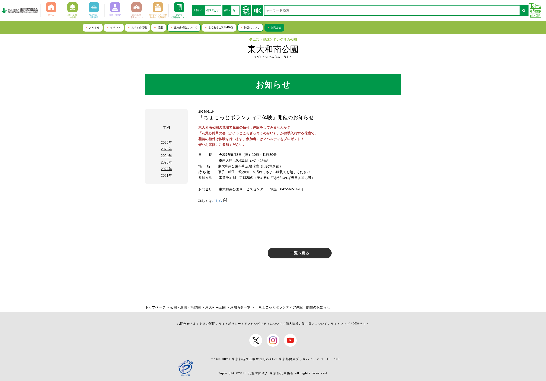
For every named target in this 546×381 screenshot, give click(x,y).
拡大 (216, 10)
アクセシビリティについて (263, 323)
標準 (208, 10)
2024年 (166, 156)
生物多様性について (185, 27)
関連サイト (361, 323)
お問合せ (276, 27)
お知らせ (94, 27)
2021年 (166, 175)
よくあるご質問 (204, 323)
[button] (257, 10)
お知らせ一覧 (240, 307)
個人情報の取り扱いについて (306, 323)
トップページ (155, 307)
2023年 (166, 162)
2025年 (166, 149)
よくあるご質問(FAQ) (220, 27)
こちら (217, 201)
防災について (252, 27)
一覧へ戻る (299, 253)
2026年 (166, 142)
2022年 (166, 169)
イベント (115, 27)
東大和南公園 (273, 49)
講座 (160, 27)
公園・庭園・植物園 (185, 307)
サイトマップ (340, 323)
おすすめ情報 (139, 27)
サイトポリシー (230, 323)
